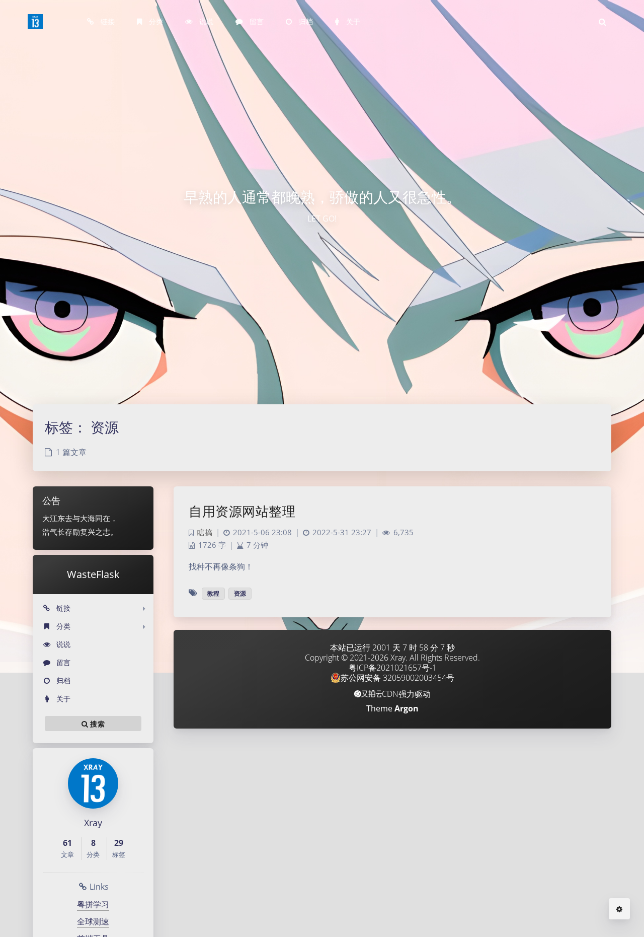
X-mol (94, 90)
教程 (213, 593)
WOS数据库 (103, 53)
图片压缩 (99, 145)
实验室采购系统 (109, 109)
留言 (62, 662)
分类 (62, 626)
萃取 (142, 127)
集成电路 (255, 668)
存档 (141, 53)
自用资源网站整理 (242, 511)
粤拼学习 (93, 904)
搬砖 (141, 72)
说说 (62, 644)
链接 (62, 608)
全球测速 (93, 921)
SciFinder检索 (107, 72)
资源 (240, 593)
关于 (62, 698)
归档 (62, 680)
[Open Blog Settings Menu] (619, 908)
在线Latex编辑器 (112, 127)
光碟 (142, 145)
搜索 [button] (96, 724)
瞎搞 (142, 90)
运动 (142, 109)
